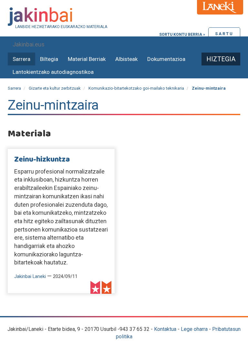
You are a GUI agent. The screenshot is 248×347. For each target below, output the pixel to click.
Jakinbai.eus (29, 44)
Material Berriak (87, 59)
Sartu (224, 33)
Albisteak (126, 59)
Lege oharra (194, 329)
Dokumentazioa (166, 59)
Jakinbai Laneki (30, 276)
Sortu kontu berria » (182, 34)
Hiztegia (220, 59)
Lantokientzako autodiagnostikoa (53, 72)
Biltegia (49, 59)
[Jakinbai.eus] (124, 16)
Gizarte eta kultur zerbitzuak (55, 88)
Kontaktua (165, 329)
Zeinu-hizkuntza (42, 160)
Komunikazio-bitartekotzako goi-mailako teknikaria (136, 88)
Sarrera (21, 59)
